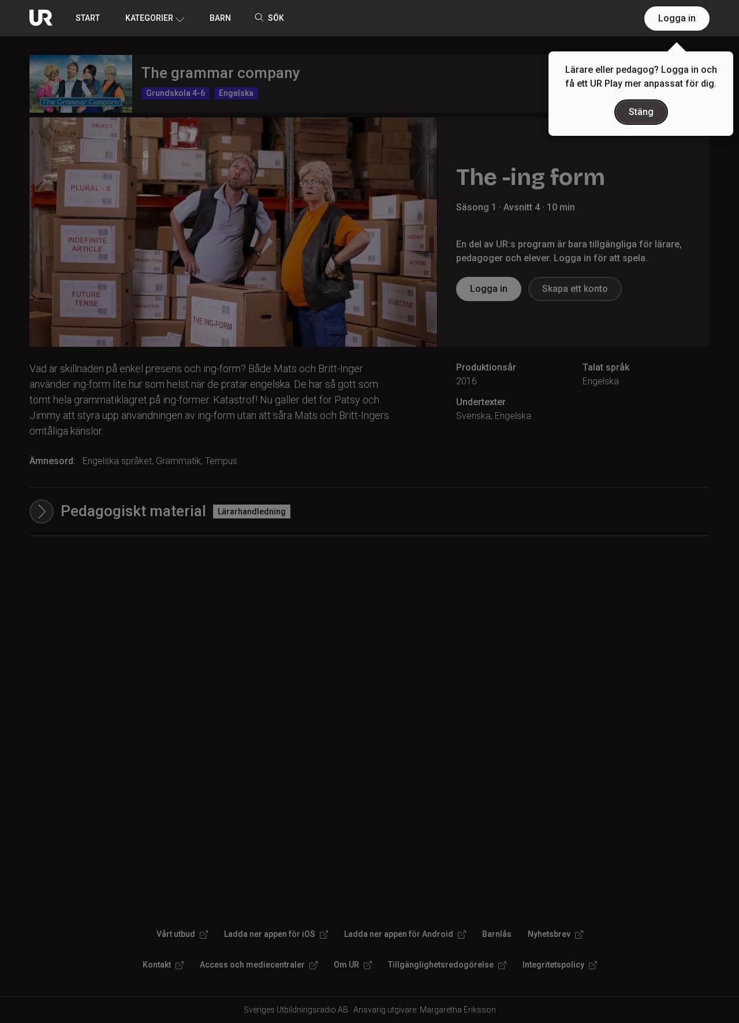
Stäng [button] (641, 111)
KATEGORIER (149, 18)
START (88, 18)
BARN (220, 18)
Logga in (677, 18)
